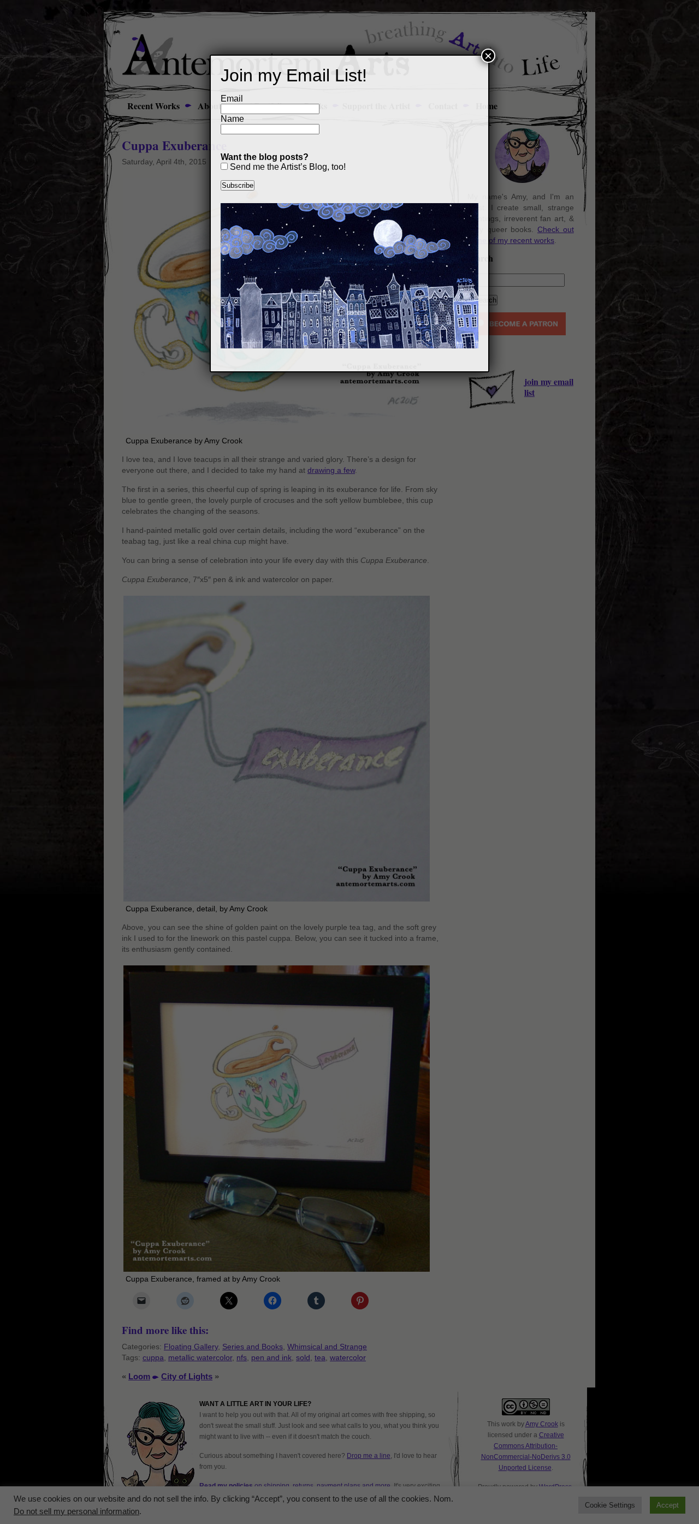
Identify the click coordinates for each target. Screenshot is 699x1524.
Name (232, 118)
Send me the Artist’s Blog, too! (287, 166)
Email (232, 98)
